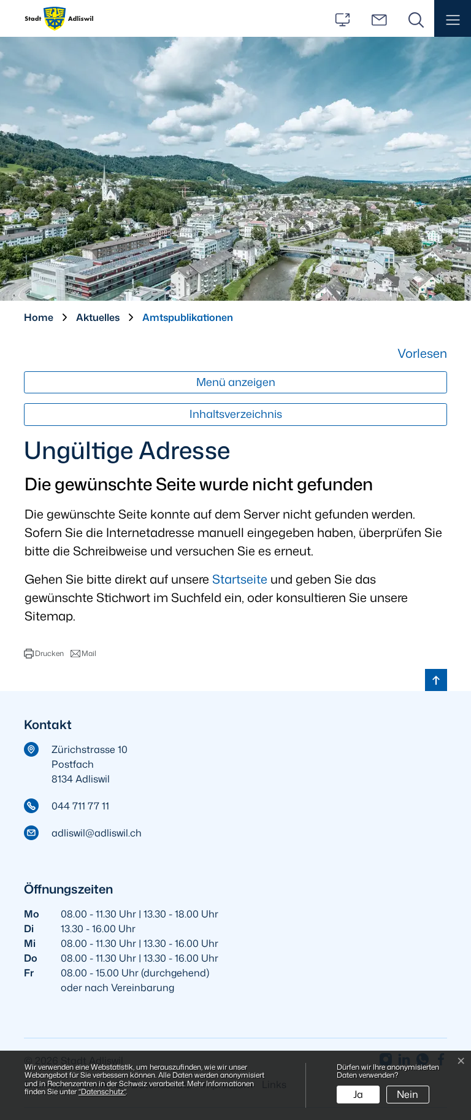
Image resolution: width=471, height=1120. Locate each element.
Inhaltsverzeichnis (236, 414)
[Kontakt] (379, 18)
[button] (452, 18)
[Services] (342, 18)
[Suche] (415, 18)
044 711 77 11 (80, 806)
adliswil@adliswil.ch (97, 833)
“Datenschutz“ (102, 1091)
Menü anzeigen (235, 382)
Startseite (239, 578)
